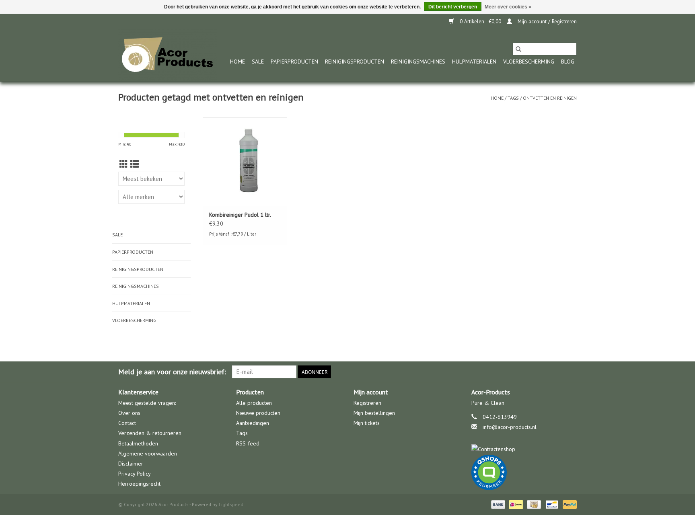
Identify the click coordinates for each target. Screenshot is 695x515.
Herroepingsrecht (139, 483)
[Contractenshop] (524, 449)
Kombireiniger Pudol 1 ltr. (240, 214)
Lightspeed (231, 504)
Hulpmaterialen (474, 61)
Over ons (129, 413)
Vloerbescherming (528, 61)
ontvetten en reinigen (550, 98)
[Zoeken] (518, 49)
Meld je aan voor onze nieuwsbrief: (172, 371)
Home (237, 61)
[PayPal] (568, 504)
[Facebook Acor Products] (570, 371)
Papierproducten (294, 61)
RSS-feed (247, 443)
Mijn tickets (367, 423)
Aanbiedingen (252, 423)
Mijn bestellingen (374, 413)
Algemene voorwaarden (147, 453)
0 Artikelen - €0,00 (480, 21)
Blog (567, 61)
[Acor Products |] (167, 55)
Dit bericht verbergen (452, 7)
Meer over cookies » (508, 7)
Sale (258, 61)
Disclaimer (130, 463)
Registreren (367, 402)
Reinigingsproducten (354, 61)
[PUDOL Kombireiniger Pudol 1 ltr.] (245, 161)
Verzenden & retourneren (149, 433)
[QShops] (524, 472)
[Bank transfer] (497, 504)
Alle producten (254, 402)
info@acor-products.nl (510, 427)
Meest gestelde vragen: (147, 402)
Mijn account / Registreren (546, 21)
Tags (513, 98)
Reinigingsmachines (418, 61)
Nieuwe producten (258, 413)
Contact (127, 423)
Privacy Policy (134, 473)
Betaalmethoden (138, 443)
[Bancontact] (551, 504)
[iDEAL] (515, 504)
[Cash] (533, 504)
